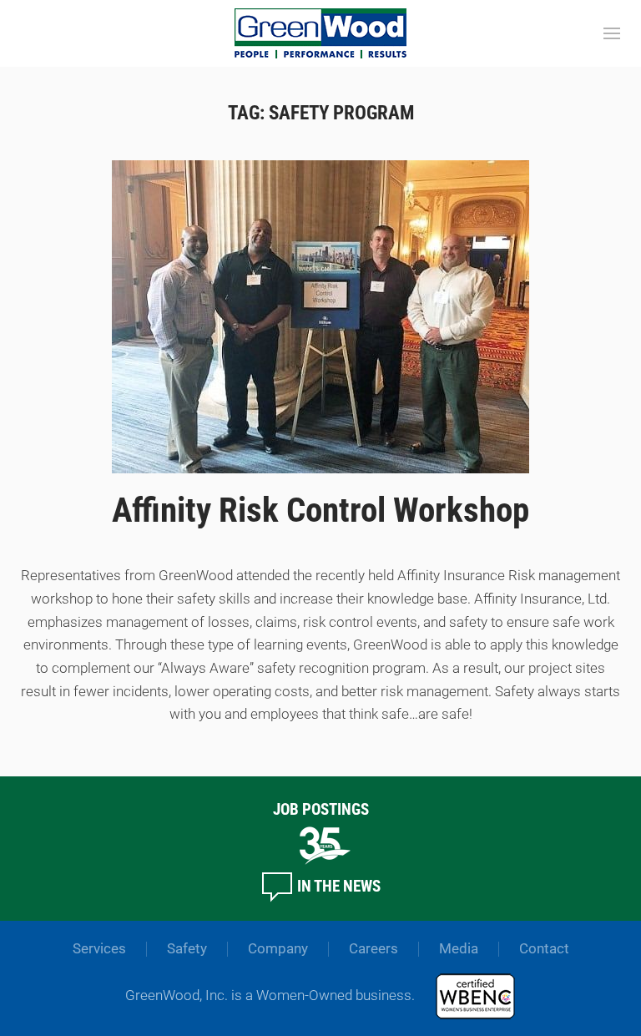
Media (458, 948)
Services (99, 948)
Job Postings (321, 809)
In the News (337, 886)
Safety (187, 948)
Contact (544, 948)
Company (278, 948)
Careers (373, 948)
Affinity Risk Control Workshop (320, 510)
